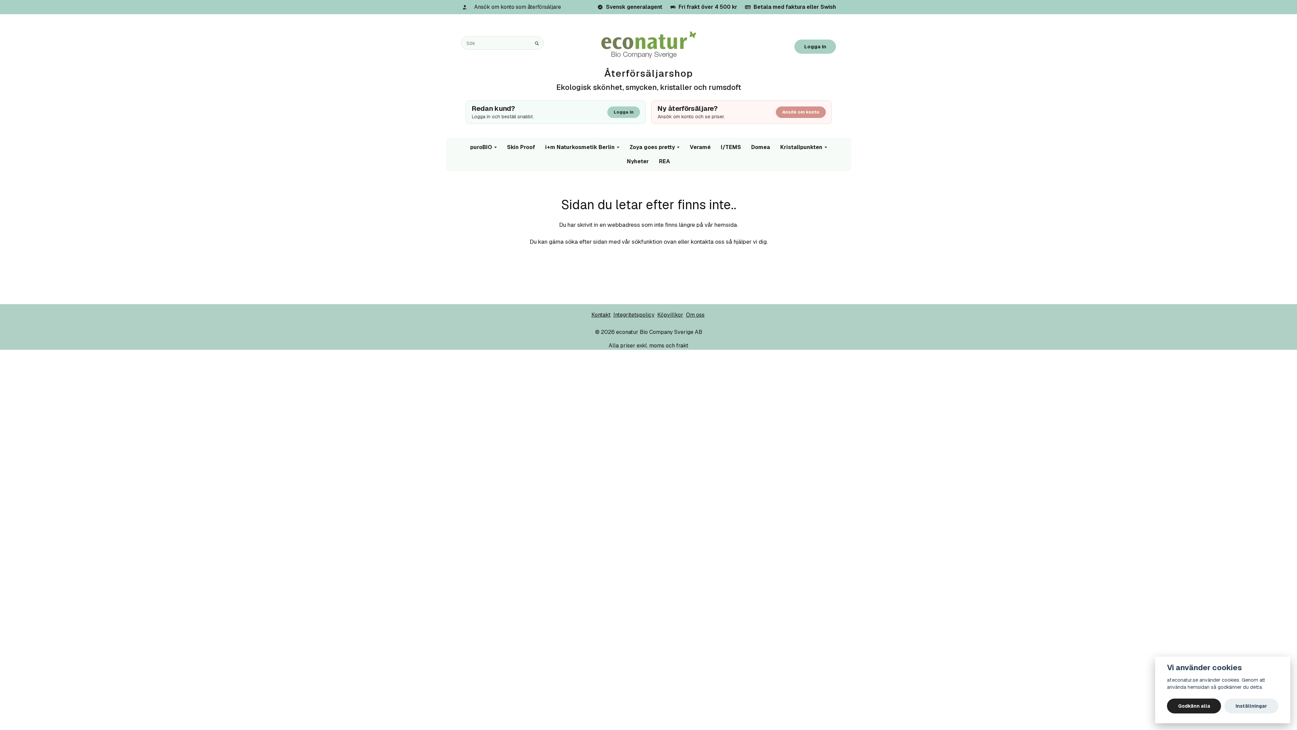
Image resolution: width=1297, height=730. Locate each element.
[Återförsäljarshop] (648, 45)
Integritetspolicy (634, 314)
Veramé (700, 147)
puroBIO (481, 147)
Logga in (815, 46)
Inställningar (1251, 706)
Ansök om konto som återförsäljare (517, 6)
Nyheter (638, 161)
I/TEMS (731, 147)
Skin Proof (521, 147)
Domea (760, 147)
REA (664, 161)
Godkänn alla (1194, 706)
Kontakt (601, 314)
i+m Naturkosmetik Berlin (580, 147)
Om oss (695, 314)
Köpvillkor (670, 314)
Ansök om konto (800, 112)
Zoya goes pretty (652, 147)
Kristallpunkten (801, 147)
